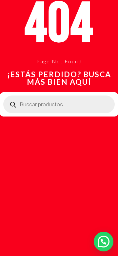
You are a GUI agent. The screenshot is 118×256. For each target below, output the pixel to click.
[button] (103, 241)
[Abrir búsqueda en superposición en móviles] (59, 104)
